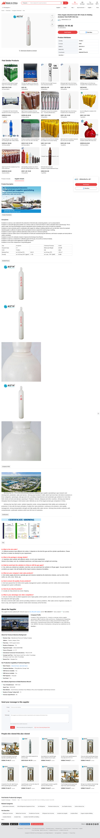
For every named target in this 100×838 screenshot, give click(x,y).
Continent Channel (67, 828)
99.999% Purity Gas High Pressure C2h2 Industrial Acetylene (48, 83)
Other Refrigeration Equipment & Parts (26, 806)
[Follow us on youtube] (93, 824)
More (2, 819)
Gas (24, 10)
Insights (80, 828)
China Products (27, 828)
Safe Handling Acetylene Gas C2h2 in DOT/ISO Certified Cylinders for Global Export (30, 167)
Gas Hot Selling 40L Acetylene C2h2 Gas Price (88, 111)
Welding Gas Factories (8, 813)
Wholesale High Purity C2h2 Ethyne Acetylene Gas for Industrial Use (68, 111)
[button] (61, 3)
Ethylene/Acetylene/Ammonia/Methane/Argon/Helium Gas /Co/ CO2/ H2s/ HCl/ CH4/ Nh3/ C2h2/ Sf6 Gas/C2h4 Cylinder (30, 140)
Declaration (65, 833)
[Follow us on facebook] (87, 824)
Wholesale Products (50, 828)
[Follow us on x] (89, 824)
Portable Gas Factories (34, 813)
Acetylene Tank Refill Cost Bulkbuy (31, 817)
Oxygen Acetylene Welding (87, 813)
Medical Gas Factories (21, 813)
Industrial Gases (15, 666)
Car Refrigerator (41, 806)
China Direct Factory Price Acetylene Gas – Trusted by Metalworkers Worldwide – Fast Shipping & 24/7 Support (49, 112)
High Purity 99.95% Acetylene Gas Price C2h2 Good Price (11, 167)
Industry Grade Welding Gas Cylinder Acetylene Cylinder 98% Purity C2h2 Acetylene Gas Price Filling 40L (88, 140)
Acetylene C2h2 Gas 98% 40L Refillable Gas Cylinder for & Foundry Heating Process (49, 140)
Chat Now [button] (89, 32)
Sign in (97, 4)
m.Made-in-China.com (53, 830)
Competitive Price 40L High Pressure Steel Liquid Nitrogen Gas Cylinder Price (9, 785)
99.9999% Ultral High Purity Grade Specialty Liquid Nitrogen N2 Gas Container (9, 758)
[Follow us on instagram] (91, 824)
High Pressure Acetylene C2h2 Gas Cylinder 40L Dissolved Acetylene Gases (30, 111)
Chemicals (8, 10)
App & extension (80, 7)
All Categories (6, 7)
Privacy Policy (72, 833)
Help (72, 7)
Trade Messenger (24, 824)
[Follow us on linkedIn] (98, 824)
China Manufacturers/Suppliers (38, 828)
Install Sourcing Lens (38, 824)
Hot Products (20, 828)
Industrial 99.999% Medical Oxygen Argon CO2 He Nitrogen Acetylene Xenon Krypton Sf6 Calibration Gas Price (10, 84)
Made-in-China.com (44, 830)
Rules (97, 7)
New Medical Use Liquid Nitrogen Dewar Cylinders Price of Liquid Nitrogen (48, 758)
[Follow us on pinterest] (95, 824)
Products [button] (25, 3)
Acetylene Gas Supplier (62, 813)
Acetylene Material (7, 817)
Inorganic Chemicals (16, 10)
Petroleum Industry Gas (53, 806)
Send (12, 727)
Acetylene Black (74, 813)
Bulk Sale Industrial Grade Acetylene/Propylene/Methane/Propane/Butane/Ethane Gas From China (50, 167)
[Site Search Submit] (65, 2)
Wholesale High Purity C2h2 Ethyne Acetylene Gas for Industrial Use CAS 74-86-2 (69, 84)
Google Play (14, 824)
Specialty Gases (24, 666)
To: (9, 711)
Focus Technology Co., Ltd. (39, 833)
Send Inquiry (67, 32)
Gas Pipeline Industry (67, 806)
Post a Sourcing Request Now (42, 727)
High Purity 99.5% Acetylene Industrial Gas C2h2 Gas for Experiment (69, 139)
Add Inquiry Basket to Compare (29, 50)
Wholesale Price (58, 828)
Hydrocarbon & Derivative (8, 806)
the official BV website (35, 611)
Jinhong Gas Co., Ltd (66, 19)
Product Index (75, 828)
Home (2, 10)
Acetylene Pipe (17, 817)
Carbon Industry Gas (79, 806)
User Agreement (58, 833)
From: (8, 707)
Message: (7, 715)
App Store (5, 824)
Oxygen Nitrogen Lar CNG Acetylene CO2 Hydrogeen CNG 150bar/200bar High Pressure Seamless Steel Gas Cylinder (10, 140)
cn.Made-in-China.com (63, 830)
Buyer (65, 7)
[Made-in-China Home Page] (9, 3)
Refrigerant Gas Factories (48, 813)
